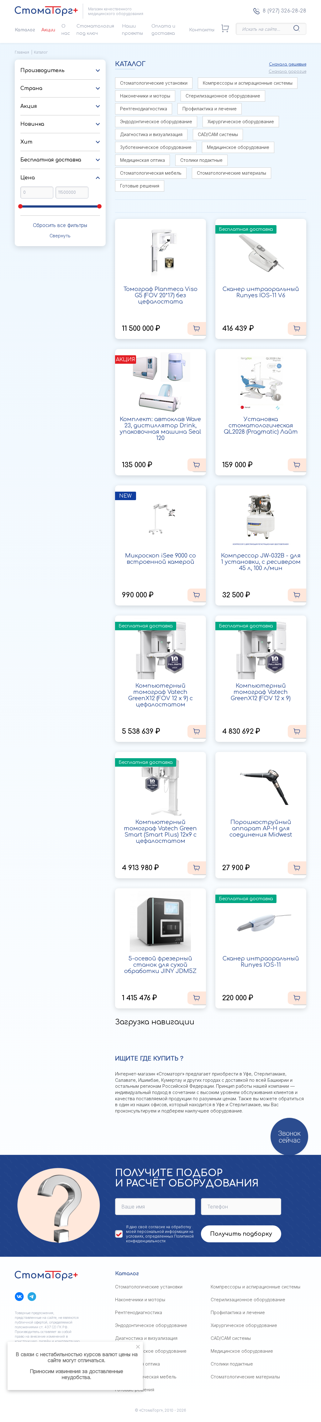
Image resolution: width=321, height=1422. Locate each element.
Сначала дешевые (287, 64)
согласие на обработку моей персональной (158, 1229)
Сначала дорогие (287, 71)
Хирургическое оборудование (241, 121)
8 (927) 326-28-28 (284, 11)
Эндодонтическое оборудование (156, 121)
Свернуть (60, 235)
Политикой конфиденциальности (160, 1238)
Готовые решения (139, 185)
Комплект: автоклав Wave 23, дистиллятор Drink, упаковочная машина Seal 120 (160, 428)
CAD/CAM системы (218, 134)
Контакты (201, 30)
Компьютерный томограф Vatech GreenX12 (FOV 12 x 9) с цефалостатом (160, 695)
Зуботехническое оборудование (156, 147)
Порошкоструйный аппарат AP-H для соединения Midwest (260, 828)
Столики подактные (201, 160)
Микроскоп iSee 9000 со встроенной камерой (160, 558)
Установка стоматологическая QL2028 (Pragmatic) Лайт (261, 425)
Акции (48, 30)
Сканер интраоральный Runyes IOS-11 (261, 961)
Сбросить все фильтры (60, 225)
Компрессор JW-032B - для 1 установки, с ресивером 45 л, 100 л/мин (261, 561)
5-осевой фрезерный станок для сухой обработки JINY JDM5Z (160, 964)
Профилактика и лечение (209, 108)
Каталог (25, 30)
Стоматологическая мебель (151, 173)
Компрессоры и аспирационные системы (247, 83)
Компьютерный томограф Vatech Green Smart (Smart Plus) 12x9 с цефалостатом (160, 831)
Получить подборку (241, 1234)
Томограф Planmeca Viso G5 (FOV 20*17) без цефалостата (160, 295)
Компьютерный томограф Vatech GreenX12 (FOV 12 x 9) (261, 692)
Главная (22, 52)
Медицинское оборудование (238, 147)
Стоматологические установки (153, 83)
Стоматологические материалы (231, 173)
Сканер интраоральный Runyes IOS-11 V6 (261, 292)
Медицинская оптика (142, 160)
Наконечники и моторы (145, 95)
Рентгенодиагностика (143, 108)
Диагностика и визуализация (151, 134)
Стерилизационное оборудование (223, 95)
